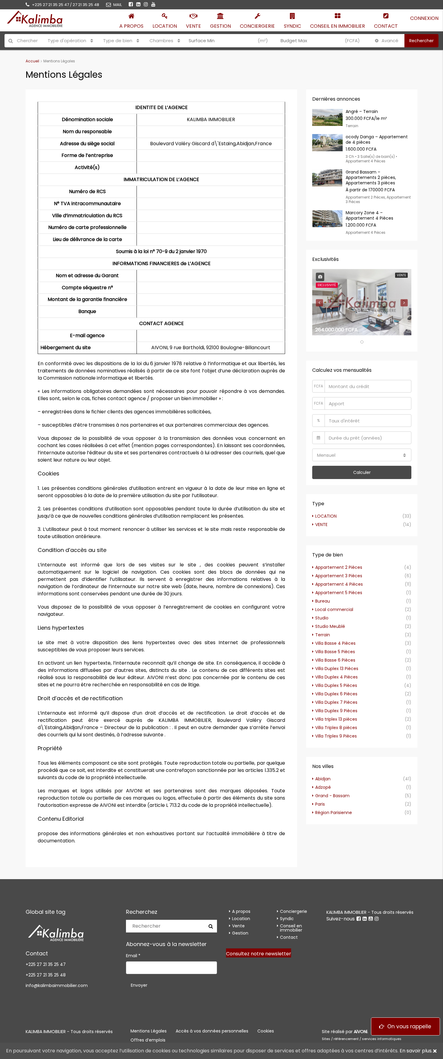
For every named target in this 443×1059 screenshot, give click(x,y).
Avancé (389, 40)
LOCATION (326, 516)
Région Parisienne (333, 813)
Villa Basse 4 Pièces (335, 643)
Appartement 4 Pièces (339, 584)
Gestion (220, 26)
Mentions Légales (148, 1031)
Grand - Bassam (332, 796)
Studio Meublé (330, 626)
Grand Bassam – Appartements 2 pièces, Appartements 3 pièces (371, 177)
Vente (193, 26)
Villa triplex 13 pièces (336, 719)
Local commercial (334, 609)
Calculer (362, 472)
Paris (320, 804)
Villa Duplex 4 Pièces (336, 677)
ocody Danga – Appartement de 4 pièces (377, 139)
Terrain (322, 635)
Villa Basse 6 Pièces (335, 660)
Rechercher (421, 41)
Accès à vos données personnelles (212, 1031)
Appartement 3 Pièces (338, 576)
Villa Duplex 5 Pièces (336, 685)
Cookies (265, 1031)
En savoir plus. (416, 1050)
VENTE (321, 525)
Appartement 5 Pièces (338, 593)
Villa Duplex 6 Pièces (336, 694)
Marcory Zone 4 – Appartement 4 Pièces (369, 215)
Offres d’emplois (147, 1040)
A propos (131, 26)
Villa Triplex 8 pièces (336, 728)
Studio (321, 618)
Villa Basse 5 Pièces (335, 652)
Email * (133, 956)
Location (164, 26)
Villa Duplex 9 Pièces (336, 711)
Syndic (292, 26)
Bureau (322, 601)
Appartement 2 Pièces (338, 567)
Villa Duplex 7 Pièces (336, 702)
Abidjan (323, 779)
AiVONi (360, 1032)
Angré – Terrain (362, 111)
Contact (386, 26)
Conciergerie (257, 26)
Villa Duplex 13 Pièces (336, 669)
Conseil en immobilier (337, 26)
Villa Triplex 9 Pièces (336, 736)
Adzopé (323, 787)
